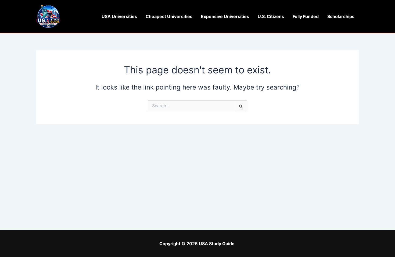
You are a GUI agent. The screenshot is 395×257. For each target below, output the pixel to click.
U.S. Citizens (271, 16)
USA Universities (119, 16)
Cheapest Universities (169, 16)
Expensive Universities (225, 16)
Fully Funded (306, 16)
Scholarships (340, 16)
